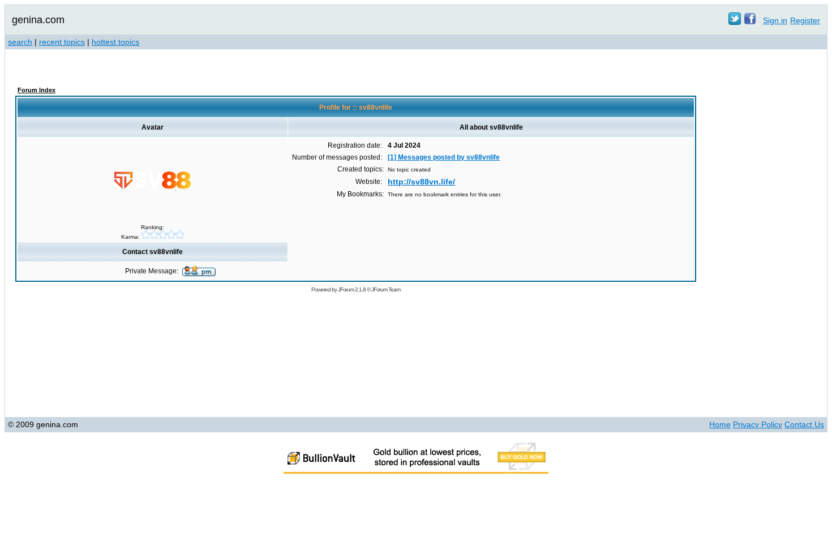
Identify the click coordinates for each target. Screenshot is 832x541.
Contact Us (804, 424)
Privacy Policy (757, 424)
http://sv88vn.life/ (421, 181)
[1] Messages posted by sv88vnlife (444, 157)
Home (720, 424)
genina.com (38, 19)
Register (805, 20)
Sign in (775, 20)
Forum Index (36, 90)
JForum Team (385, 289)
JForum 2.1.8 (352, 289)
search (20, 41)
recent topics (62, 41)
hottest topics (115, 41)
